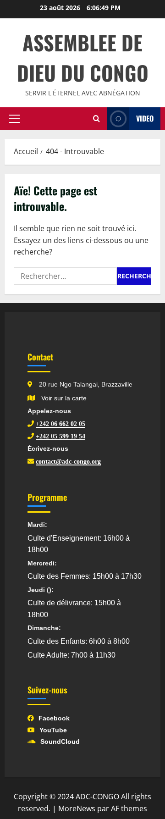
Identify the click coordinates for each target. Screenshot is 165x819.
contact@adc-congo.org (68, 461)
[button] (14, 118)
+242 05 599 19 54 (60, 436)
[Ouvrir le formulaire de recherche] (96, 118)
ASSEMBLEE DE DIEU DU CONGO (82, 58)
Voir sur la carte (63, 398)
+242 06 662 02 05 (60, 424)
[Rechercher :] (65, 276)
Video (145, 118)
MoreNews (76, 808)
